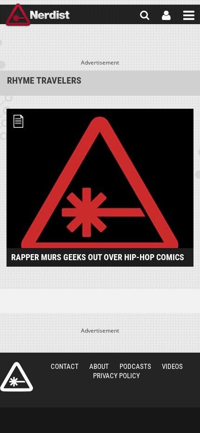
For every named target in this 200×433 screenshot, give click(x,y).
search (144, 15)
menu (188, 15)
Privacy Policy (116, 376)
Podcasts (135, 366)
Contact (65, 366)
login (166, 15)
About (99, 366)
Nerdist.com (16, 377)
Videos (172, 366)
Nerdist (37, 15)
